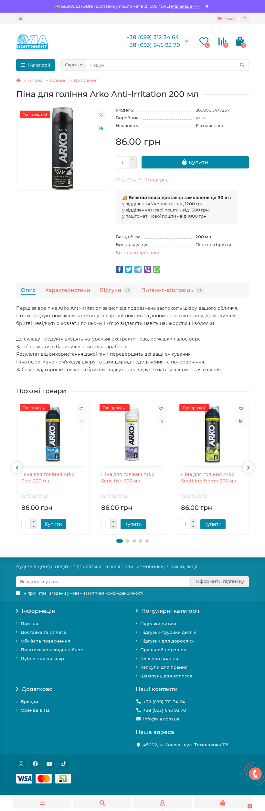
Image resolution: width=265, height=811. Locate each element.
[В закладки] (101, 115)
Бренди (29, 701)
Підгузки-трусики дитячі (168, 632)
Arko (201, 117)
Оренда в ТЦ (35, 710)
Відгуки (114, 290)
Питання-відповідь (171, 290)
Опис (28, 290)
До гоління (86, 80)
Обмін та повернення (45, 640)
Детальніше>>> (183, 6)
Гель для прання (159, 658)
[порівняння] (101, 128)
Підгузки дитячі (158, 623)
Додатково (37, 689)
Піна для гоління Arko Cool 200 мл (48, 477)
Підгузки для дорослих (167, 640)
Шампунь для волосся (166, 675)
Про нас (30, 623)
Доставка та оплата (43, 632)
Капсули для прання (163, 667)
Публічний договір (42, 658)
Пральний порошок (163, 649)
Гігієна (35, 80)
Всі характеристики (137, 252)
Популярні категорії (170, 611)
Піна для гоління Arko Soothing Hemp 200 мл (208, 477)
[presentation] (16, 467)
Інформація (38, 611)
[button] (119, 541)
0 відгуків (157, 180)
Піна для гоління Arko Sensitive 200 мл (127, 477)
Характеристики (67, 290)
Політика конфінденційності (54, 649)
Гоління (58, 80)
